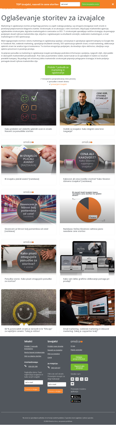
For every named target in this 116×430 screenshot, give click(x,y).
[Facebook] (72, 379)
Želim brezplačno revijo (90, 4)
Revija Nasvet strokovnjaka (14, 8)
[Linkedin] (86, 379)
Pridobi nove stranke (55, 346)
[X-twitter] (81, 379)
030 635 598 (32, 366)
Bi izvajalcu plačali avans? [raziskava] (22, 179)
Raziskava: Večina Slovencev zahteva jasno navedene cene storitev (83, 229)
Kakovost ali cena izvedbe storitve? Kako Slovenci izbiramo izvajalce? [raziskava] (86, 180)
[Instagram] (77, 379)
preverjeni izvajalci (59, 84)
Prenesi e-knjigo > (32, 389)
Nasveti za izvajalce (55, 350)
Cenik (50, 357)
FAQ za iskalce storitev (32, 356)
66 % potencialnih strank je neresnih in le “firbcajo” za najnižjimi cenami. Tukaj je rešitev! (28, 329)
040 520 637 (55, 368)
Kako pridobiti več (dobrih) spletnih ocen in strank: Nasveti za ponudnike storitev (28, 130)
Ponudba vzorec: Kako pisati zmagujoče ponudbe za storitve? (28, 279)
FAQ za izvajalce (54, 354)
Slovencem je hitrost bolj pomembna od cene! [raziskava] (26, 229)
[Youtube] (72, 383)
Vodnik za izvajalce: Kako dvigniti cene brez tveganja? (83, 130)
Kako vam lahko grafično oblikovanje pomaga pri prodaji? (86, 279)
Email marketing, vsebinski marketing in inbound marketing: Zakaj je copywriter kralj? (86, 329)
